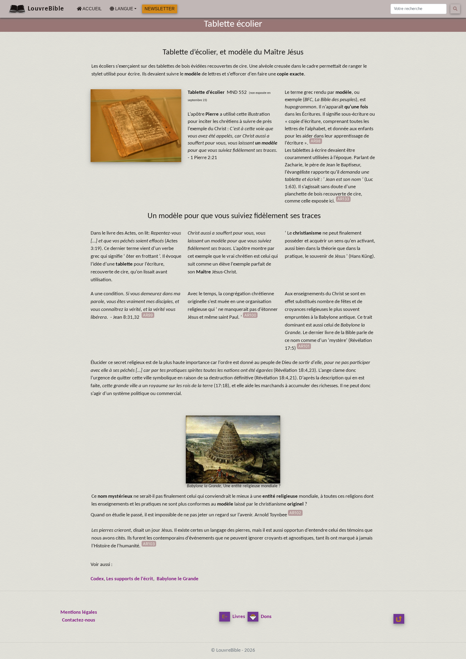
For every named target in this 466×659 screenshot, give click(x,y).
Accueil (92, 8)
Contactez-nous (78, 620)
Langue (123, 8)
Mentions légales (78, 612)
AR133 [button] (343, 199)
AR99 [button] (148, 315)
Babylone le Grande (177, 579)
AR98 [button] (316, 141)
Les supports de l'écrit (129, 579)
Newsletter (160, 8)
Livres (238, 616)
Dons (266, 616)
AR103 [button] (149, 543)
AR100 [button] (250, 315)
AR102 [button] (295, 512)
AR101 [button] (304, 346)
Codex (97, 579)
